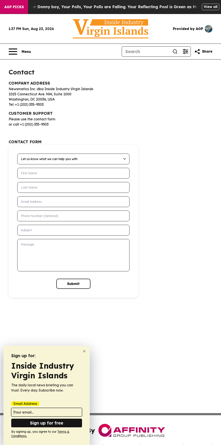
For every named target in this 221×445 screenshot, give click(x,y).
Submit (73, 283)
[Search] (175, 52)
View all (210, 7)
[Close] (84, 351)
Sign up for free (46, 423)
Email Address (25, 403)
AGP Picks (14, 7)
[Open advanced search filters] (185, 52)
